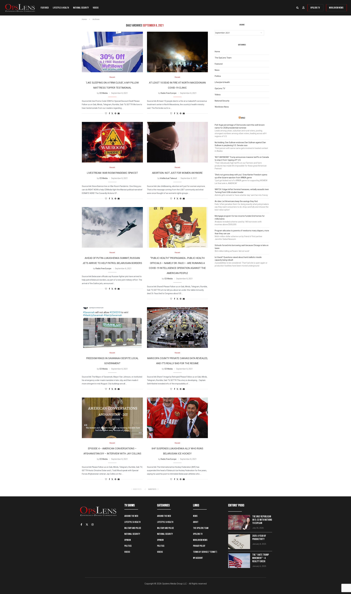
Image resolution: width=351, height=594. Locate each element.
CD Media (103, 93)
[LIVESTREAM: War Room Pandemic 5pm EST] (112, 142)
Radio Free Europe (168, 93)
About (195, 522)
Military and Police (132, 528)
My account (198, 558)
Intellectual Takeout (168, 178)
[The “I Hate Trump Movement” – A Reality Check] (239, 560)
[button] (297, 8)
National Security (81, 7)
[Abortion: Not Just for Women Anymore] (177, 142)
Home (84, 19)
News (217, 70)
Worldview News (222, 107)
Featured (45, 7)
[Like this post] (106, 113)
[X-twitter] (86, 524)
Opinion (127, 540)
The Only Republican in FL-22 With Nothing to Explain (262, 520)
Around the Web (131, 516)
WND (243, 118)
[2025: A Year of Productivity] (239, 541)
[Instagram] (92, 524)
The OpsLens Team (223, 58)
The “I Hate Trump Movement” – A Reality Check (260, 558)
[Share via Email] (119, 113)
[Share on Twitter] (112, 113)
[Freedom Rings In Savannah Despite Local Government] (112, 327)
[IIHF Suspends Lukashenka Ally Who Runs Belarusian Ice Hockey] (177, 418)
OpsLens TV (220, 88)
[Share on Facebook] (109, 113)
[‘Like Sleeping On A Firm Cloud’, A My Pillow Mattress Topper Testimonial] (112, 52)
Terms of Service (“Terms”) (205, 552)
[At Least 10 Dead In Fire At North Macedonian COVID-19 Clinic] (177, 52)
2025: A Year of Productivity (259, 537)
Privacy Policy (199, 545)
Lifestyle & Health (61, 7)
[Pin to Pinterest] (115, 113)
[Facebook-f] (81, 524)
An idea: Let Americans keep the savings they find (236, 201)
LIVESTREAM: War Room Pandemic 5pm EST (112, 172)
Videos (95, 7)
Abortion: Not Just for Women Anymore (177, 172)
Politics (218, 76)
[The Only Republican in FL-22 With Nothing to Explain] (239, 522)
